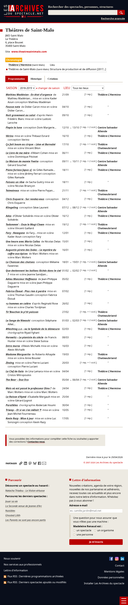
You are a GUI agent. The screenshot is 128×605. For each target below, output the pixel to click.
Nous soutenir (12, 558)
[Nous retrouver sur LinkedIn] (122, 559)
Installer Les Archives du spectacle (104, 583)
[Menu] (124, 601)
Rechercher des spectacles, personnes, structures (80, 6)
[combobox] (82, 12)
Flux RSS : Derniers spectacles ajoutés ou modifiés (36, 582)
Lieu (67, 88)
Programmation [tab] (16, 78)
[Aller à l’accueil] (23, 17)
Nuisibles (10, 510)
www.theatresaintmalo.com (29, 51)
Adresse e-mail (78, 505)
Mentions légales (114, 571)
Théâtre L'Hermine (19, 65)
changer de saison (48, 88)
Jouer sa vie (11, 501)
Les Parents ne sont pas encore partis (25, 520)
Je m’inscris (96, 542)
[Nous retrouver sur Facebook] (111, 559)
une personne (84, 534)
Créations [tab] (53, 78)
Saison (12, 88)
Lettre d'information (16, 570)
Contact (119, 565)
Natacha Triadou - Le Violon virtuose (25, 490)
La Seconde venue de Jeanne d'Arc (23, 506)
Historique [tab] (36, 78)
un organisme (105, 530)
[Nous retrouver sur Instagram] (117, 559)
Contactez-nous (36, 441)
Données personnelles (111, 577)
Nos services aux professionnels (23, 564)
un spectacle (83, 530)
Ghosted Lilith (12, 515)
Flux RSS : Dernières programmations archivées (35, 576)
